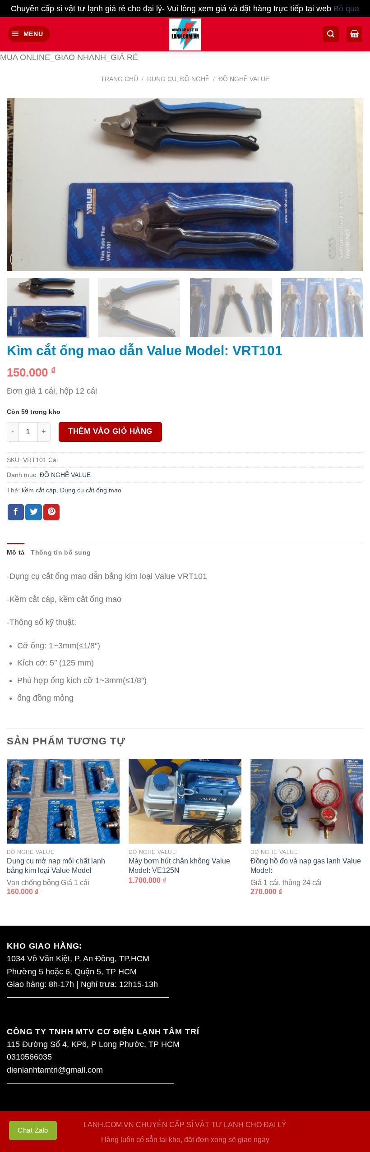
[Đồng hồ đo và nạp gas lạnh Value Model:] (306, 801)
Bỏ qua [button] (346, 8)
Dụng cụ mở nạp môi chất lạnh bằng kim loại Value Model (56, 865)
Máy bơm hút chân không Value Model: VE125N (179, 865)
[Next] (345, 184)
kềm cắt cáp (39, 490)
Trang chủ (119, 79)
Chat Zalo (33, 1130)
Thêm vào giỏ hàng (110, 431)
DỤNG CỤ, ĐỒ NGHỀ (178, 79)
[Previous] (25, 184)
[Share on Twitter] (33, 512)
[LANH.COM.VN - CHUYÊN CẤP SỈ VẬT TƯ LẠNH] (185, 34)
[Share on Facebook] (16, 512)
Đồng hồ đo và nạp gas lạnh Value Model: (305, 865)
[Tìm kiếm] (331, 34)
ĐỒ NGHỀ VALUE (243, 79)
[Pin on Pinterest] (51, 512)
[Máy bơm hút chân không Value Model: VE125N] (185, 801)
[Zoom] (19, 259)
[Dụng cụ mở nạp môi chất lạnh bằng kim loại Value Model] (63, 801)
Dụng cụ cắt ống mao (90, 490)
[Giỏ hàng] (354, 34)
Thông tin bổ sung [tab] (61, 552)
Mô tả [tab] (15, 552)
